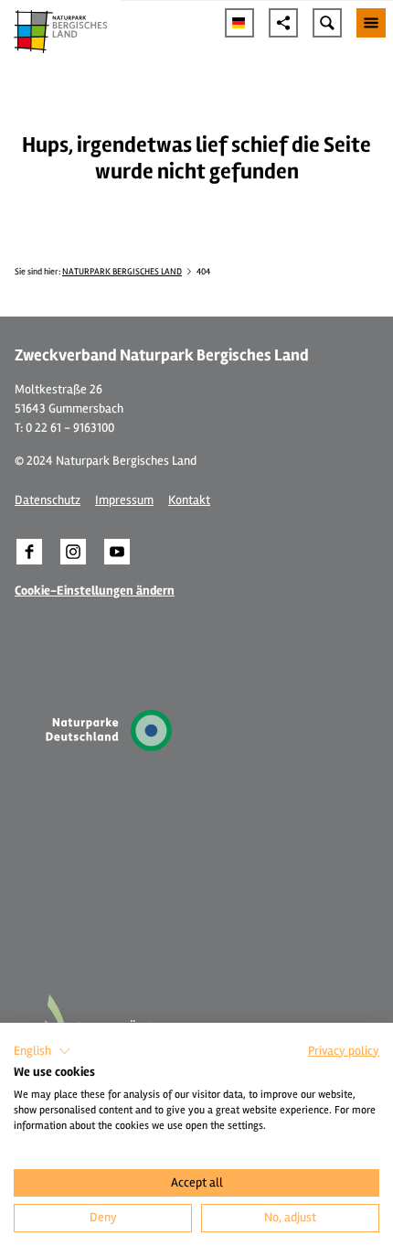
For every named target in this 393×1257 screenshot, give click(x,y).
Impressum (124, 500)
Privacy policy (343, 1050)
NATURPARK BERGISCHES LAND (122, 271)
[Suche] (327, 23)
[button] (29, 551)
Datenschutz (47, 500)
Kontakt (189, 500)
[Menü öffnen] (371, 23)
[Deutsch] (239, 23)
